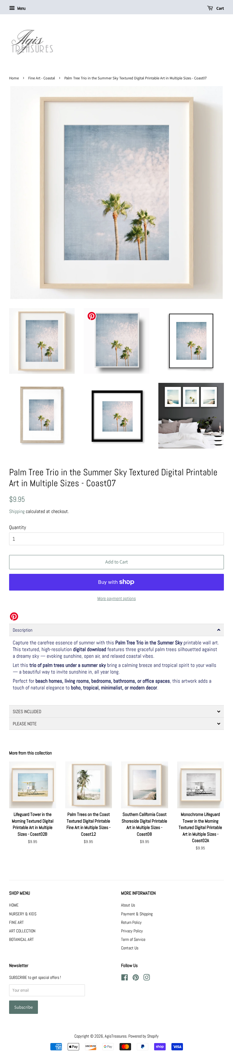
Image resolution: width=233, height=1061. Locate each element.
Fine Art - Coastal (41, 78)
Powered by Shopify (143, 1036)
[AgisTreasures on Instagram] (146, 978)
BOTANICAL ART (21, 939)
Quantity (17, 527)
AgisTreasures (116, 1036)
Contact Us (129, 948)
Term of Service (133, 939)
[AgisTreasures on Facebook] (124, 978)
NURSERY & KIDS (22, 914)
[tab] (116, 630)
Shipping (17, 511)
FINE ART (16, 922)
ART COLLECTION (22, 931)
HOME (14, 905)
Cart (219, 8)
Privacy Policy (132, 931)
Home (14, 78)
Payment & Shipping (137, 914)
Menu (20, 8)
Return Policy (131, 922)
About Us (128, 905)
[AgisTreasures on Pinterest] (135, 978)
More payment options (116, 598)
